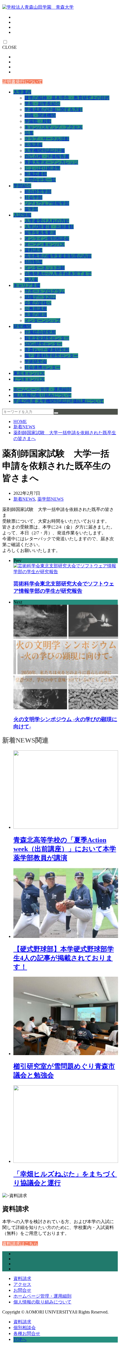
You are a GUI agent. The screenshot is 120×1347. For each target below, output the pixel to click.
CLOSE (9, 47)
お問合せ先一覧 (40, 179)
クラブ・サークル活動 (47, 138)
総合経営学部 (38, 191)
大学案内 (22, 92)
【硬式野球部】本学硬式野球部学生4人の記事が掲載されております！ (63, 958)
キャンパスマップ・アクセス (54, 127)
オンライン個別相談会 (47, 238)
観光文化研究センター (47, 338)
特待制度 (33, 262)
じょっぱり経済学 (42, 168)
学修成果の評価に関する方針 (54, 109)
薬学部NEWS (50, 499)
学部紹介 (22, 185)
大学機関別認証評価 (45, 150)
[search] (56, 413)
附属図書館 (36, 174)
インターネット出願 (45, 267)
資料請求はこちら (20, 1243)
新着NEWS (24, 426)
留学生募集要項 (40, 232)
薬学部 (31, 209)
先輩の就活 (36, 314)
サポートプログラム (45, 291)
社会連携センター (42, 367)
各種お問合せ (26, 1333)
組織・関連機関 (40, 115)
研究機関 (22, 326)
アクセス (22, 1284)
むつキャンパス (29, 379)
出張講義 (33, 144)
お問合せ (22, 1290)
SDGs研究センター (43, 344)
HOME (20, 421)
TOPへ (20, 1339)
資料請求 (33, 250)
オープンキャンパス (45, 244)
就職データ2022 (40, 297)
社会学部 (33, 197)
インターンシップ (42, 320)
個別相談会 (24, 1327)
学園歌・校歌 (38, 121)
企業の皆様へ (38, 303)
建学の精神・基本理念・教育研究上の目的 (67, 97)
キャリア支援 (26, 285)
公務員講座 (36, 308)
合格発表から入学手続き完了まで (58, 273)
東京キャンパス (29, 373)
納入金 (31, 279)
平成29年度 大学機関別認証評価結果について (58, 401)
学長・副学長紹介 (42, 103)
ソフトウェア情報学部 (47, 203)
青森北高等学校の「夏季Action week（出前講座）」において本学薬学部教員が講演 (64, 848)
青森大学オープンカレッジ (51, 162)
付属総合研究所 (40, 332)
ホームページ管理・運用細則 (42, 389)
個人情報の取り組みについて (42, 395)
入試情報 (22, 215)
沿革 (29, 133)
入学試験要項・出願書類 (49, 226)
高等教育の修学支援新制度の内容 (58, 256)
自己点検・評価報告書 (47, 156)
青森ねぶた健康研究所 (47, 349)
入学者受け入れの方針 (47, 221)
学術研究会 (36, 361)
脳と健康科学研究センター (51, 355)
